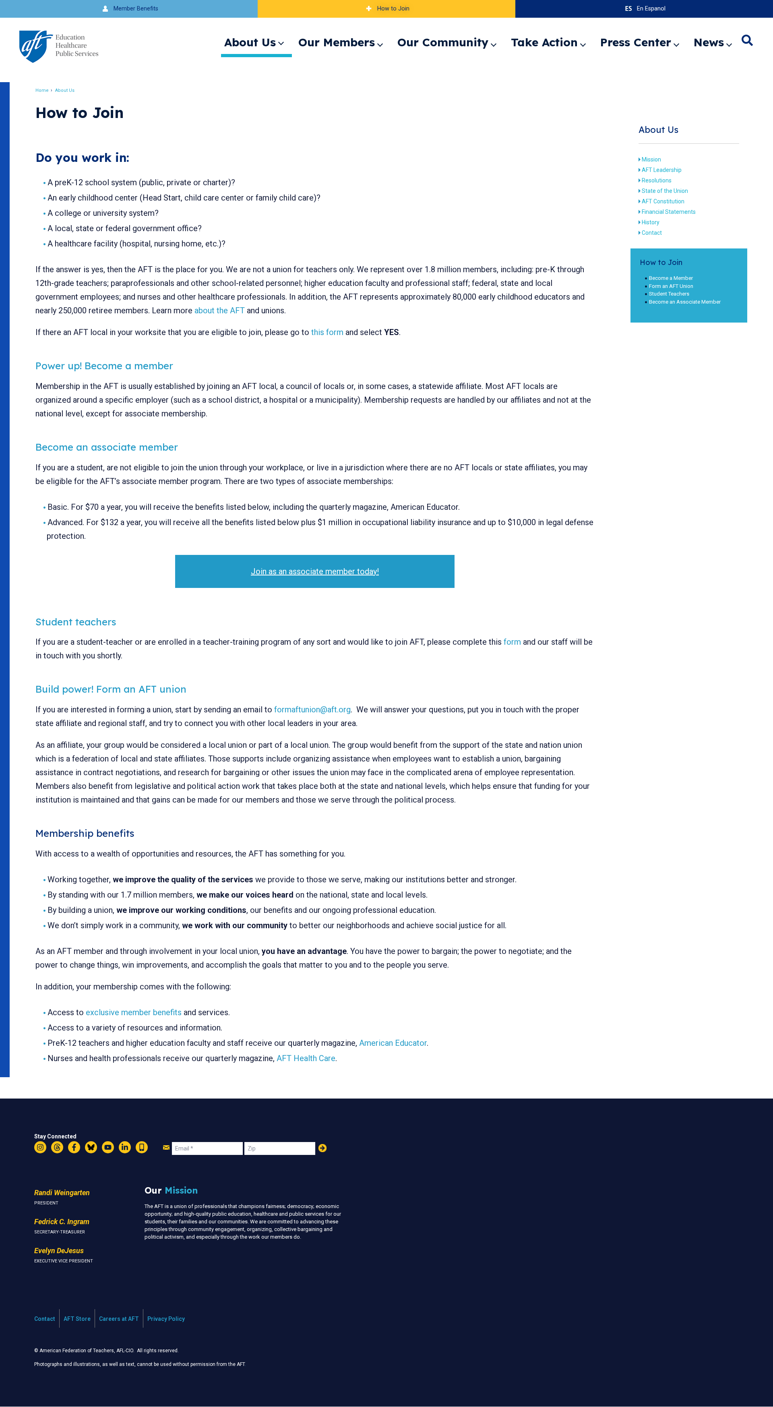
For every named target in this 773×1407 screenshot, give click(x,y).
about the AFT (219, 310)
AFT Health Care (306, 1058)
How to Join (393, 8)
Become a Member (671, 278)
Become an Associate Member (685, 302)
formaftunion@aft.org (312, 709)
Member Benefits (136, 8)
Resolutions (657, 180)
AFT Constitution (663, 201)
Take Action (544, 42)
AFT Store (77, 1319)
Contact (652, 233)
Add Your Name (322, 1148)
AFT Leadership (662, 170)
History (650, 222)
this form (327, 332)
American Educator (393, 1043)
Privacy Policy (166, 1319)
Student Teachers (669, 294)
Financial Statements (669, 212)
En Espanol (651, 8)
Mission (651, 159)
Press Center (635, 42)
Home (42, 90)
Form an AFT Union (671, 286)
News (709, 42)
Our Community (442, 42)
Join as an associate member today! (315, 571)
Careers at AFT (119, 1319)
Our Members (336, 42)
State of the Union (665, 191)
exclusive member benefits (134, 1012)
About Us (250, 42)
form (512, 642)
